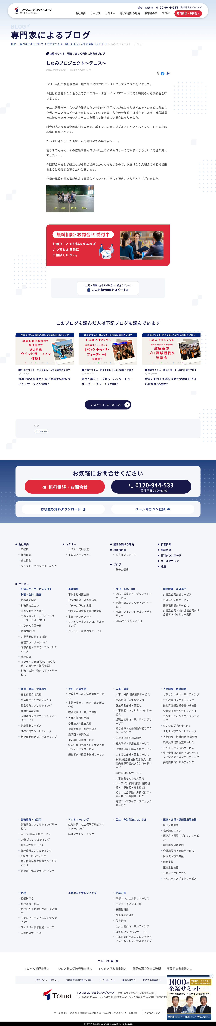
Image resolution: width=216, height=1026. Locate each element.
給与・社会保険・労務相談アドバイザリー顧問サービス (134, 794)
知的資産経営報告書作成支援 (85, 611)
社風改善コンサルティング (178, 700)
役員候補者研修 (125, 915)
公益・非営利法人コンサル (131, 819)
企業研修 (121, 892)
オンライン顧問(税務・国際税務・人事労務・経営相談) (38, 663)
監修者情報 (122, 569)
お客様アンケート (126, 554)
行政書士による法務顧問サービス (86, 695)
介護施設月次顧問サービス (178, 850)
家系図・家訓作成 (78, 734)
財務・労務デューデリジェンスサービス (134, 595)
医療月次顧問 (171, 825)
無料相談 (166, 549)
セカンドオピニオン (32, 611)
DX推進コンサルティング (35, 839)
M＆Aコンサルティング (129, 621)
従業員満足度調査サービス (178, 742)
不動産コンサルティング (82, 892)
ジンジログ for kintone (176, 725)
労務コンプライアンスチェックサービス (134, 803)
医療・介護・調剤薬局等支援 (180, 819)
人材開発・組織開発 (174, 688)
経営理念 (26, 554)
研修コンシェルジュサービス (132, 898)
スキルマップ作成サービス (178, 747)
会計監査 (26, 656)
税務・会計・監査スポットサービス (39, 672)
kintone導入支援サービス (36, 834)
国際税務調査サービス (176, 605)
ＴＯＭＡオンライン (79, 554)
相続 (23, 892)
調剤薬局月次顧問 (173, 845)
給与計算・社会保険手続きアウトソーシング (134, 730)
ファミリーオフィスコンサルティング (86, 623)
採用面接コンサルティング (178, 762)
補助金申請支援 (30, 711)
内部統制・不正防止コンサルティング (39, 649)
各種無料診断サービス (129, 773)
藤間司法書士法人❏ (179, 968)
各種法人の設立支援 (79, 723)
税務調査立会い (30, 605)
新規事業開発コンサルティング (39, 736)
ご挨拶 (25, 549)
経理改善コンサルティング (36, 850)
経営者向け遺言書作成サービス (86, 754)
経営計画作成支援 (31, 694)
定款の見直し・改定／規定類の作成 (86, 704)
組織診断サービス (31, 725)
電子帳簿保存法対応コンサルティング (39, 863)
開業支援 (168, 861)
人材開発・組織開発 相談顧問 (180, 736)
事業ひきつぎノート (79, 616)
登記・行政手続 (77, 688)
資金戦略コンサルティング (36, 705)
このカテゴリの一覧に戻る (107, 404)
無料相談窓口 (129, 980)
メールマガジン (170, 561)
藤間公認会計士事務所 (147, 968)
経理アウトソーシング (34, 642)
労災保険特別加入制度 (129, 737)
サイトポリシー (107, 980)
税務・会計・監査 (31, 594)
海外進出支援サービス (176, 600)
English (149, 7)
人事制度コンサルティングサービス (134, 712)
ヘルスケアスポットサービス (180, 878)
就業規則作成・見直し (129, 705)
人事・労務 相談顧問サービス (133, 694)
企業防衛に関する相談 (34, 636)
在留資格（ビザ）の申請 (82, 712)
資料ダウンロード (171, 555)
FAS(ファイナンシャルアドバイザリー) (134, 613)
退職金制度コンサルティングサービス (134, 721)
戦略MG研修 (28, 631)
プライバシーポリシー (47, 980)
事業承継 (73, 589)
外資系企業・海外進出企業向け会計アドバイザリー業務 (181, 612)
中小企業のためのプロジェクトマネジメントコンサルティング (181, 754)
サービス (24, 583)
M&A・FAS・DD (125, 589)
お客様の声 (119, 549)
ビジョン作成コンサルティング (181, 694)
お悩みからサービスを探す (36, 589)
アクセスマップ (152, 1012)
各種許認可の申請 (78, 717)
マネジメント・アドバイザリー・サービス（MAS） (37, 618)
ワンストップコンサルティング (39, 566)
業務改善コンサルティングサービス (39, 826)
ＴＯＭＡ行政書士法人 (112, 968)
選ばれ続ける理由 (123, 544)
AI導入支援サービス (32, 845)
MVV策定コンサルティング (36, 731)
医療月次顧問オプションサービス (181, 837)
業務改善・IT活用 (31, 819)
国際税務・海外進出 (174, 589)
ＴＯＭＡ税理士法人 (36, 968)
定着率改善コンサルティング (180, 711)
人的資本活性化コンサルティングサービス (39, 718)
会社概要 (26, 560)
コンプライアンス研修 (129, 904)
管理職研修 (122, 909)
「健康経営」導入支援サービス (134, 749)
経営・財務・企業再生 (34, 688)
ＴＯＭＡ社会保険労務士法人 (73, 968)
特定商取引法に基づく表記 (79, 980)
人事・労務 (122, 688)
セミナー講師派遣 (78, 549)
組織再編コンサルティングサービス (134, 604)
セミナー (71, 544)
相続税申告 (27, 898)
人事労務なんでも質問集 (130, 778)
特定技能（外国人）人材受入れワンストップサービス (86, 747)
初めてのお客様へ (152, 980)
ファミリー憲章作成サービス (85, 631)
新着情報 (166, 544)
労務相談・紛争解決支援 (130, 700)
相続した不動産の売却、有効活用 (39, 910)
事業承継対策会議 (78, 594)
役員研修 (121, 920)
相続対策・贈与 (30, 904)
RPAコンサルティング (33, 856)
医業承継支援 (171, 867)
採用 (140, 7)
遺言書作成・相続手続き (82, 729)
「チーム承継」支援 (79, 605)
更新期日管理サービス (81, 740)
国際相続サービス (31, 932)
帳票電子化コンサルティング (37, 870)
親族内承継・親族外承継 (82, 600)
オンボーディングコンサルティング (181, 718)
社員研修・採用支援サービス (132, 743)
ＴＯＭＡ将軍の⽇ (31, 625)
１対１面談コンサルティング (180, 731)
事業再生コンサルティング (36, 700)
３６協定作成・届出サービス (132, 754)
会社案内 (24, 544)
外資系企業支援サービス (177, 594)
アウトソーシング (78, 819)
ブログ (117, 564)
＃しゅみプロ (41, 431)
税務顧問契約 (28, 600)
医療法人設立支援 (173, 856)
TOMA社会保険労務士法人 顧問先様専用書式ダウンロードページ (134, 763)
